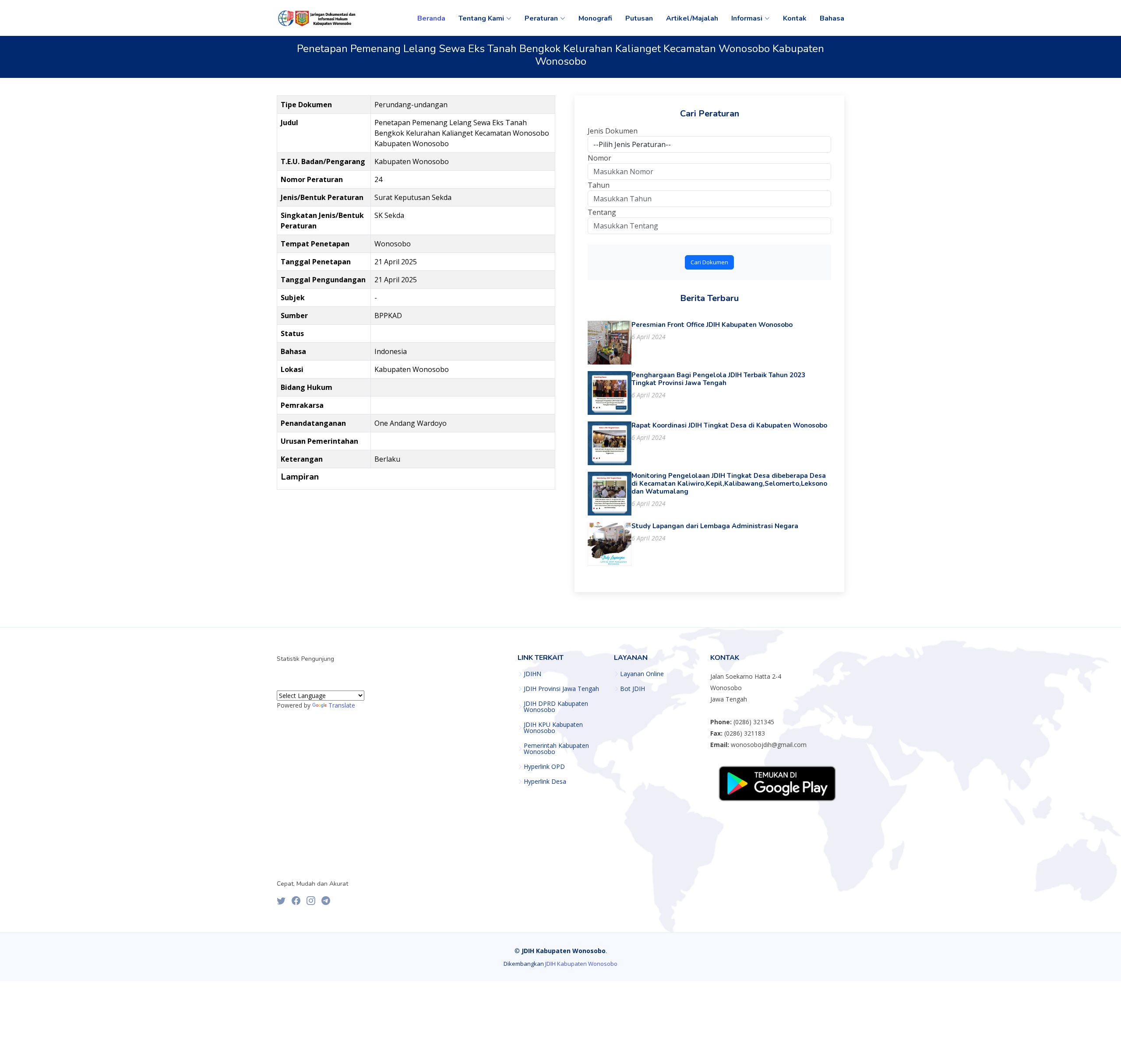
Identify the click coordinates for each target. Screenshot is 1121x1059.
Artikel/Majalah (692, 18)
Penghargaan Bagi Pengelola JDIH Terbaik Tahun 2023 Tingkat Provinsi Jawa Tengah (718, 379)
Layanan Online (642, 674)
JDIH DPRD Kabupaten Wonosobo (556, 707)
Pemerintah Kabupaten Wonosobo (556, 749)
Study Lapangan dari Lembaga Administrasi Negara (714, 526)
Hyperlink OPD (544, 767)
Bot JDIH (632, 689)
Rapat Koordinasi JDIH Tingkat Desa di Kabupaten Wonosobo (729, 425)
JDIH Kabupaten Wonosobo (581, 964)
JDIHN (532, 674)
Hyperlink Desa (545, 781)
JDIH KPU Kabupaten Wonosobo (553, 728)
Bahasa (832, 18)
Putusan (639, 18)
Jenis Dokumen (613, 131)
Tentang (602, 212)
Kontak (795, 18)
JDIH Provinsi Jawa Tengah (561, 689)
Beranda (431, 18)
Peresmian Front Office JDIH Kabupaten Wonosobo (712, 324)
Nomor (599, 158)
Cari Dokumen (709, 262)
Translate (341, 705)
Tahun (599, 185)
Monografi (595, 18)
